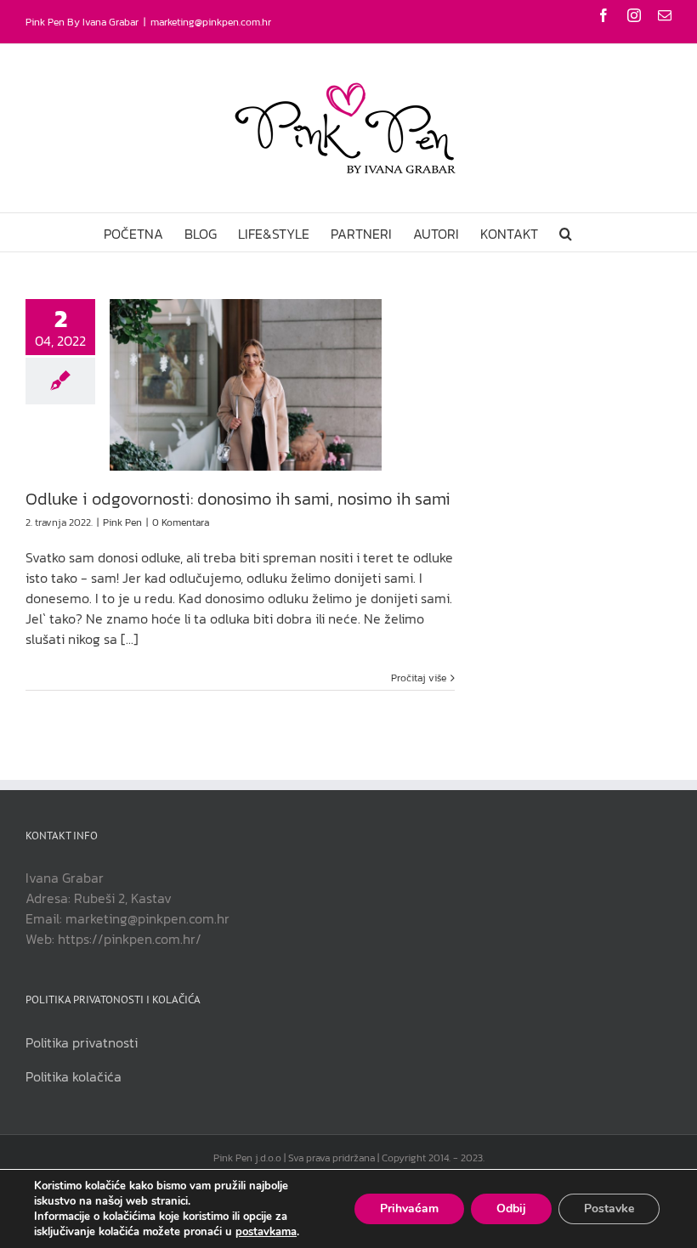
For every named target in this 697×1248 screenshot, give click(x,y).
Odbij (511, 1208)
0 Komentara (180, 522)
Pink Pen (122, 522)
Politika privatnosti (82, 1042)
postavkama (266, 1232)
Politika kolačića (74, 1076)
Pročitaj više (418, 678)
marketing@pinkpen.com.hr (210, 22)
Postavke (609, 1208)
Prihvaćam (409, 1208)
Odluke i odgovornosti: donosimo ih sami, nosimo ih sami (238, 498)
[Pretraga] (566, 232)
